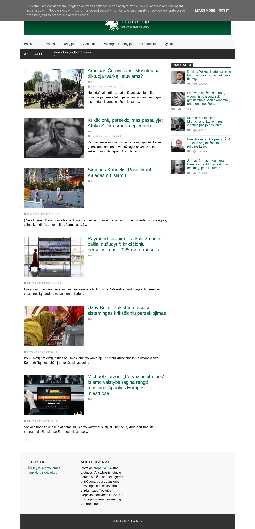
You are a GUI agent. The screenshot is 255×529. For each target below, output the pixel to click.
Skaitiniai (88, 44)
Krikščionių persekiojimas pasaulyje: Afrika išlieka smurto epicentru (125, 122)
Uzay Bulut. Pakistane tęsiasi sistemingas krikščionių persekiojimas (127, 310)
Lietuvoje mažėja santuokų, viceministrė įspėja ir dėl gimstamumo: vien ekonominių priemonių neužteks (208, 98)
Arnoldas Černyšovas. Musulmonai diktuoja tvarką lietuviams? (124, 73)
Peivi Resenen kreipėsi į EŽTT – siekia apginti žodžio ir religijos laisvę (209, 143)
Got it (224, 10)
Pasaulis (48, 44)
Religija (68, 44)
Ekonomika (148, 44)
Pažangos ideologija (117, 44)
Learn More (205, 10)
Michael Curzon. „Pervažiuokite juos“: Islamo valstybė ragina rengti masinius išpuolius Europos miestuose (127, 385)
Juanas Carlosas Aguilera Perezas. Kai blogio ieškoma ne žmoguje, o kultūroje (207, 164)
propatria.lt (100, 468)
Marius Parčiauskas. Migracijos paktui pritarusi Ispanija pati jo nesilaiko (205, 121)
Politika (29, 44)
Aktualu (33, 54)
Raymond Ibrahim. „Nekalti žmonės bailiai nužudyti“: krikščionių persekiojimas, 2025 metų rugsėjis (125, 244)
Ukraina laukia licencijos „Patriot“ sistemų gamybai (59, 54)
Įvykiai (168, 44)
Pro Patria (136, 521)
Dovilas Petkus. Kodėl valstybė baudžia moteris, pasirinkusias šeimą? (209, 75)
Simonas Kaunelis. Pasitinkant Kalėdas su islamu (119, 172)
